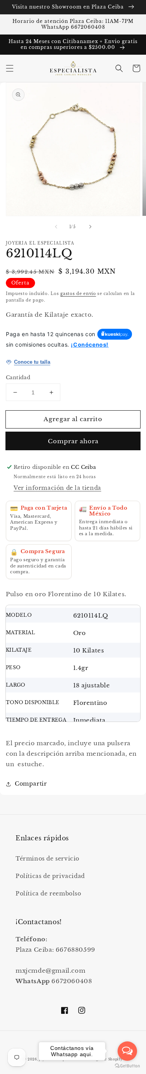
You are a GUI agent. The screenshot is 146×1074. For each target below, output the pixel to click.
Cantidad (18, 377)
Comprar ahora (73, 441)
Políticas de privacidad (50, 876)
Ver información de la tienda (57, 487)
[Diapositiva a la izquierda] (56, 226)
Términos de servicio (47, 858)
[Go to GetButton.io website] (127, 1066)
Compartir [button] (31, 783)
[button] (9, 68)
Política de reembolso (48, 893)
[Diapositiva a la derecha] (90, 226)
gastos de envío (78, 293)
